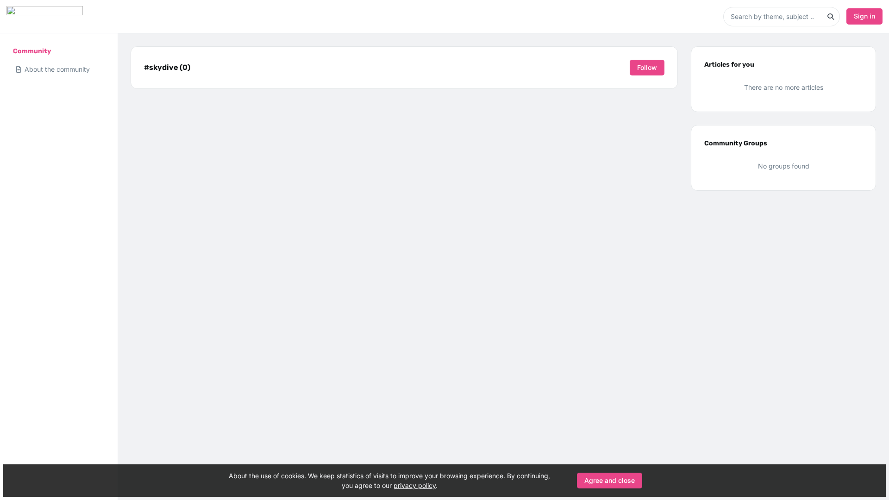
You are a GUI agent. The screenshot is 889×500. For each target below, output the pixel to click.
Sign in (864, 16)
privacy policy (415, 485)
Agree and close (609, 480)
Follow (647, 67)
